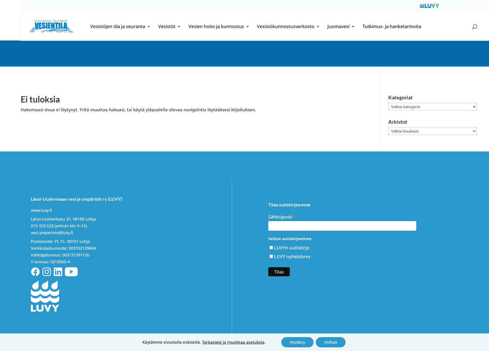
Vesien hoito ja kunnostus (216, 26)
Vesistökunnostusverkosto (285, 26)
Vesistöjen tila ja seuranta (117, 26)
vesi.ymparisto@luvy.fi (52, 232)
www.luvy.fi (41, 210)
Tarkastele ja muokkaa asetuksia (233, 342)
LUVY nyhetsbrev (292, 256)
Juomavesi (338, 26)
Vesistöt (166, 26)
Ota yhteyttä (469, 5)
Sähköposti (282, 216)
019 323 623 (42, 225)
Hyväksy (297, 342)
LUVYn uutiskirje (291, 248)
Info (448, 5)
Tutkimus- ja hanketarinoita (392, 26)
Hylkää (330, 342)
